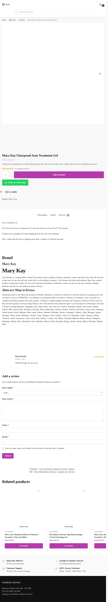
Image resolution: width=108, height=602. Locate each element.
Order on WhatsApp (16, 182)
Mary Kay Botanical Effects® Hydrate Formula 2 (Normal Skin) (21, 535)
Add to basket (59, 175)
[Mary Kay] (53, 336)
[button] (101, 5)
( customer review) (22, 169)
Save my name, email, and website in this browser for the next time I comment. (35, 448)
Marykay (71, 472)
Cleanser (21, 20)
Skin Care (12, 20)
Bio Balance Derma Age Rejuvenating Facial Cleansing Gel (66, 535)
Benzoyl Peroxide (60, 469)
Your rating (8, 388)
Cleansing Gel (62, 472)
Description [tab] (42, 215)
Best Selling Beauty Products (45, 472)
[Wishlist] (39, 491)
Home (4, 20)
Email (5, 437)
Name (5, 425)
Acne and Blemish (46, 469)
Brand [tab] (53, 215)
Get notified (23, 546)
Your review (8, 399)
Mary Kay (13, 199)
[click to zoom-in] (53, 73)
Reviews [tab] (63, 215)
